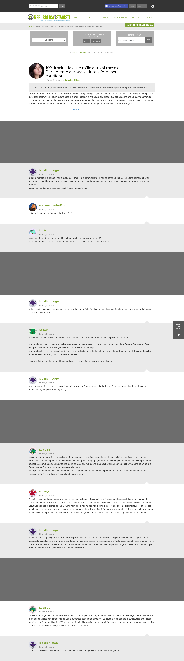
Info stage (135, 17)
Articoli (77, 17)
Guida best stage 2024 (138, 25)
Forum (91, 17)
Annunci (106, 17)
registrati (83, 52)
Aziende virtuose (120, 17)
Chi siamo (149, 17)
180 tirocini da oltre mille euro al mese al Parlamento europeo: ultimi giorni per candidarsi (102, 87)
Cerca (149, 40)
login (75, 52)
